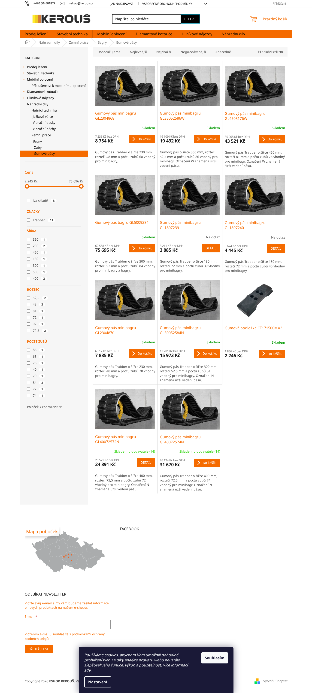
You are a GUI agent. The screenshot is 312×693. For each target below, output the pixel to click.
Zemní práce (41, 135)
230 (39, 246)
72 (38, 317)
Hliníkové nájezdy (40, 98)
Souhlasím (214, 657)
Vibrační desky (44, 122)
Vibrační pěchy (44, 129)
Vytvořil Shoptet (275, 681)
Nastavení (97, 681)
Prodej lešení (37, 67)
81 (38, 311)
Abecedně (223, 52)
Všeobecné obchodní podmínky (167, 4)
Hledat (190, 19)
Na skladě (44, 200)
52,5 (39, 298)
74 (38, 395)
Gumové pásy (44, 153)
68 (38, 356)
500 (39, 272)
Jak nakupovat (121, 4)
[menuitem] (36, 34)
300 (39, 265)
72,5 (39, 330)
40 (38, 369)
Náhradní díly (37, 104)
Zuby (38, 147)
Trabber (43, 220)
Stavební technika (41, 73)
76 (38, 363)
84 (38, 382)
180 (39, 259)
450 (39, 252)
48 (38, 304)
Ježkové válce (43, 116)
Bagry (37, 141)
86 (38, 350)
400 (39, 278)
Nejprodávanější (193, 52)
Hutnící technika (44, 110)
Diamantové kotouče (42, 91)
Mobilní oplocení (40, 79)
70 (38, 376)
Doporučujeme (108, 52)
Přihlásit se (38, 649)
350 (39, 239)
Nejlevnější (138, 52)
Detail (211, 248)
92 (38, 324)
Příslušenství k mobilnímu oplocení (59, 85)
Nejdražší (163, 52)
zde (87, 670)
